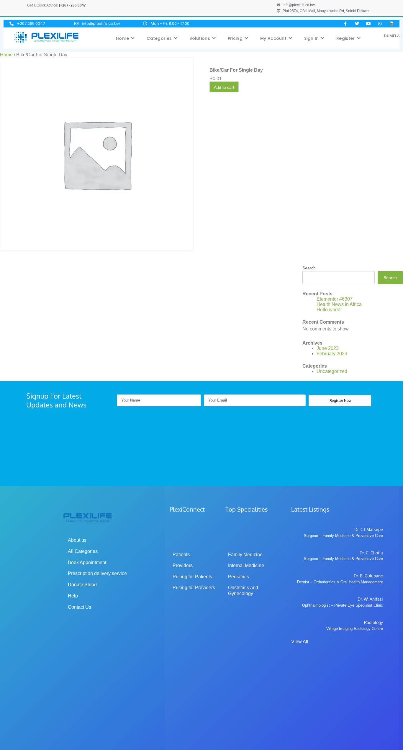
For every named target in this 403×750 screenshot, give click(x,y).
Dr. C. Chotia (371, 552)
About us (77, 540)
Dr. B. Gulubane (368, 575)
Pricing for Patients (192, 576)
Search (309, 268)
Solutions (199, 38)
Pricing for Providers (194, 587)
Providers (183, 565)
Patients (181, 554)
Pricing (235, 38)
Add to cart (224, 87)
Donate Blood (82, 584)
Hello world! (329, 309)
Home (122, 38)
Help (73, 595)
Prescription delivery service (97, 573)
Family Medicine (245, 554)
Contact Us (79, 607)
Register (345, 38)
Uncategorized (332, 371)
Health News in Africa (339, 304)
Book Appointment (87, 562)
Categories (159, 38)
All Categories (83, 551)
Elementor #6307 (335, 299)
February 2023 (332, 353)
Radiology (373, 622)
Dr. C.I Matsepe (368, 529)
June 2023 (328, 348)
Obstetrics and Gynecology (243, 590)
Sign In (311, 38)
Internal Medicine (246, 565)
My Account (273, 38)
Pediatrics (238, 576)
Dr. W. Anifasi (370, 599)
